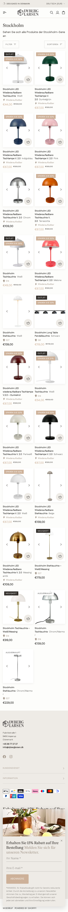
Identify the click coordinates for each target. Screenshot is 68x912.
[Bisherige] (6, 67)
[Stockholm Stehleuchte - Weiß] (18, 311)
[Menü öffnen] (6, 13)
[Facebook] (4, 756)
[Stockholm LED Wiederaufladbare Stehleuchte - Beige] (50, 485)
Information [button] (10, 778)
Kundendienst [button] (11, 768)
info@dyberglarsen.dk (13, 747)
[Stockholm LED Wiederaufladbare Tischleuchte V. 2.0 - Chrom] (18, 189)
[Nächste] (29, 67)
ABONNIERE (17, 879)
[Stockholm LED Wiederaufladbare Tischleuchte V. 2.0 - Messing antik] (18, 544)
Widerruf (8, 908)
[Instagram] (11, 756)
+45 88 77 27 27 (10, 744)
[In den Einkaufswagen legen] (28, 79)
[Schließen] (62, 840)
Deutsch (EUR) (54, 3)
